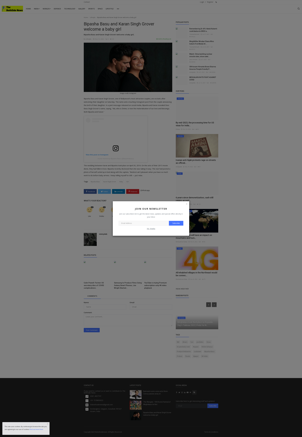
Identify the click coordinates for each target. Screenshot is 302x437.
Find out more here (36, 429)
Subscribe (176, 223)
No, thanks (151, 228)
